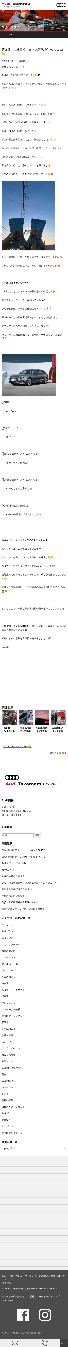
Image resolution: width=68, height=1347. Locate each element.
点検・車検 (7, 1035)
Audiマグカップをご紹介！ (16, 863)
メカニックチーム (11, 944)
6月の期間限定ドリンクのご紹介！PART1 (24, 856)
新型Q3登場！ (9, 869)
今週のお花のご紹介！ (13, 876)
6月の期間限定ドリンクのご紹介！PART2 (24, 850)
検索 (37, 835)
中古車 (5, 983)
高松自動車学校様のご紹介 (16, 889)
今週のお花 (7, 977)
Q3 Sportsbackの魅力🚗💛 (17, 746)
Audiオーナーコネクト (13, 990)
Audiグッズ (7, 1113)
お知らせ (6, 1061)
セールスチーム (10, 963)
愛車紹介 (23, 61)
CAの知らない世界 (11, 1068)
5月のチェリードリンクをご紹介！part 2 (23, 908)
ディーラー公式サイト (13, 1296)
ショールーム (9, 1087)
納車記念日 (7, 1028)
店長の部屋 (7, 1100)
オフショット (9, 925)
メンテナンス (9, 957)
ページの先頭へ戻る (64, 1343)
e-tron (5, 1093)
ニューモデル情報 (11, 1009)
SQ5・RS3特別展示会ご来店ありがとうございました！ (31, 882)
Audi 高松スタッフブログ (11, 7)
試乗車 (5, 996)
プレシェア (7, 1003)
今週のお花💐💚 (56, 753)
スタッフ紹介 (9, 938)
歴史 (4, 1074)
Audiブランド (9, 931)
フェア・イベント (11, 1048)
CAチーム (7, 1042)
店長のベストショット (13, 1106)
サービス (6, 1126)
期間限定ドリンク (11, 1016)
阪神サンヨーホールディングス (46, 1296)
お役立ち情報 (9, 1055)
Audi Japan (7, 1300)
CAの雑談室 (8, 1081)
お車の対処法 (9, 951)
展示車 (5, 1022)
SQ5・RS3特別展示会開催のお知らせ (21, 902)
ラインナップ (9, 970)
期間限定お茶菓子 (11, 1133)
